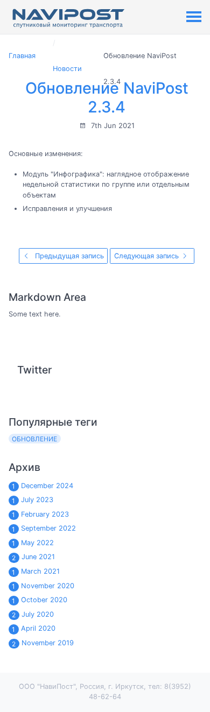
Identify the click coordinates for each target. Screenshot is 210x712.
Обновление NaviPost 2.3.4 (106, 97)
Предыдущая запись (68, 256)
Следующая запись (147, 256)
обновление (34, 439)
